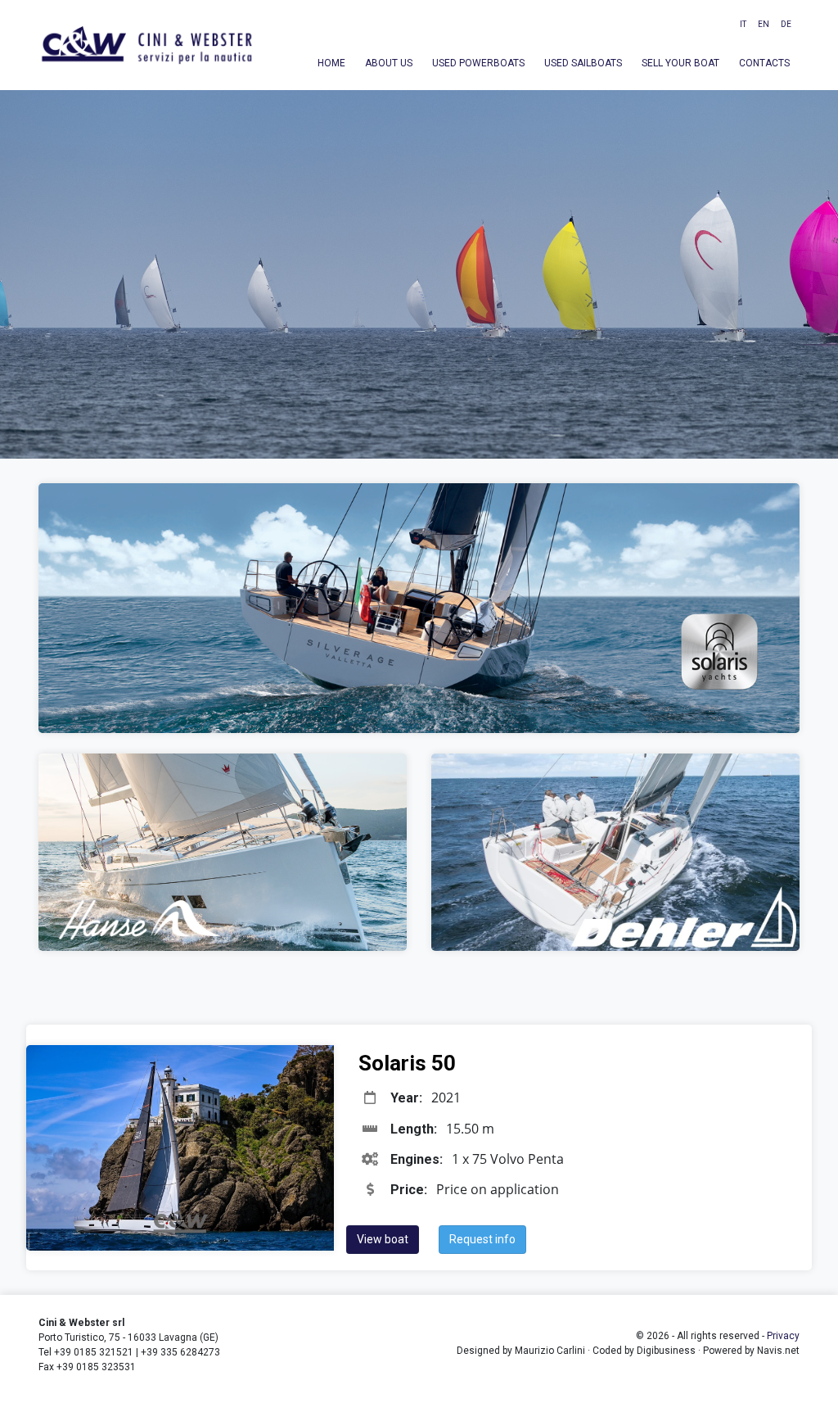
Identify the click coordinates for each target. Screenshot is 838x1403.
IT (743, 24)
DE (786, 24)
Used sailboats (583, 63)
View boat (382, 1239)
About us (388, 63)
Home (331, 63)
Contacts (764, 63)
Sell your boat (680, 63)
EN (763, 24)
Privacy (783, 1336)
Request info (482, 1239)
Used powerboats (478, 63)
